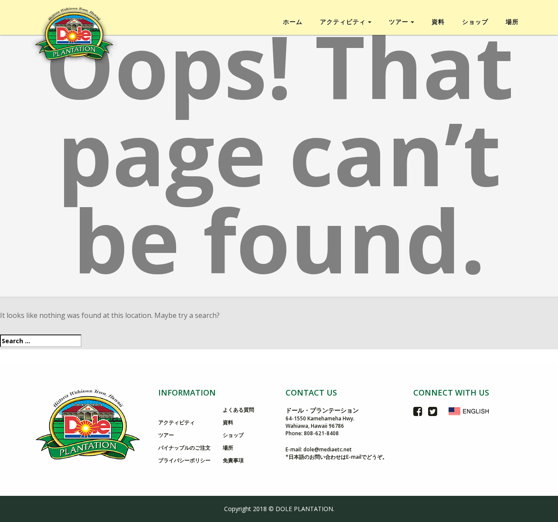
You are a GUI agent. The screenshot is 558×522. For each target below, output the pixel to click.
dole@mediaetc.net (327, 449)
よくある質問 (238, 409)
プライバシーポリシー (184, 460)
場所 (512, 21)
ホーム (293, 21)
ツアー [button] (398, 21)
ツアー (166, 435)
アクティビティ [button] (343, 21)
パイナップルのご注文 (184, 447)
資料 (438, 21)
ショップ (475, 21)
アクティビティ (176, 422)
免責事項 (233, 460)
